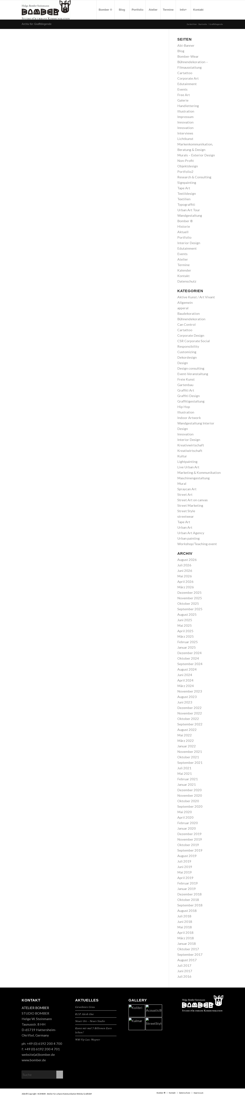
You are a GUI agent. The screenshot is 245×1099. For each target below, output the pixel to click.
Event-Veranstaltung (192, 374)
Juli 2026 (184, 565)
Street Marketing (190, 505)
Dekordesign (187, 357)
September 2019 (189, 850)
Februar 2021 (187, 779)
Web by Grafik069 (84, 1094)
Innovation (185, 122)
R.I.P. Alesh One (84, 1014)
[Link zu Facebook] (210, 9)
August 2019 (187, 856)
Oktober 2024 (188, 658)
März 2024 (185, 686)
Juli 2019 (184, 861)
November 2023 (189, 691)
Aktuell (182, 232)
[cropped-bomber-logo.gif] (46, 9)
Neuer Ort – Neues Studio (90, 1021)
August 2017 (187, 960)
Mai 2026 (184, 576)
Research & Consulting (194, 177)
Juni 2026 (184, 571)
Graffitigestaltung (190, 401)
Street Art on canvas (192, 500)
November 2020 (189, 795)
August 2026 (187, 560)
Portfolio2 (185, 172)
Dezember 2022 (189, 708)
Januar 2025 (186, 647)
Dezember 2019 (189, 834)
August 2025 (187, 614)
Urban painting (188, 538)
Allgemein (185, 302)
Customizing (186, 352)
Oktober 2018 (188, 900)
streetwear (185, 516)
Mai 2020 (184, 812)
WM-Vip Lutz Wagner (87, 1039)
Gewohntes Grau (85, 1007)
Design (182, 363)
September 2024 (189, 664)
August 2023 (187, 697)
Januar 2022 (186, 746)
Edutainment (187, 84)
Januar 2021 (186, 784)
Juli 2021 (184, 768)
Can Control (186, 324)
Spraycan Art (186, 489)
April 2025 (185, 631)
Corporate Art (188, 78)
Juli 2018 (184, 916)
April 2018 (185, 932)
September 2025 (189, 609)
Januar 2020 (186, 828)
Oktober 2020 (188, 801)
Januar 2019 (186, 889)
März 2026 (185, 587)
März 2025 (185, 636)
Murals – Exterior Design (196, 155)
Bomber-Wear (188, 56)
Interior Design (188, 243)
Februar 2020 (187, 823)
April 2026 (185, 581)
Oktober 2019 (188, 845)
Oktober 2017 (188, 949)
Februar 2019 (187, 883)
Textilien (183, 199)
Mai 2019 (184, 872)
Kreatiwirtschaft (189, 451)
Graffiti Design (188, 396)
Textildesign (186, 193)
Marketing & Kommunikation (199, 472)
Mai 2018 (184, 927)
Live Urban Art (188, 467)
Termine (183, 265)
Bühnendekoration (191, 319)
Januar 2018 (186, 943)
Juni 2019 (184, 867)
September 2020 (189, 806)
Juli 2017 (184, 965)
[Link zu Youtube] (215, 9)
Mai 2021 (184, 773)
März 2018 (185, 938)
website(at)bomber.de (38, 1054)
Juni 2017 (184, 971)
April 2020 (185, 817)
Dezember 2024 (189, 653)
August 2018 (187, 911)
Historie (183, 226)
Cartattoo (184, 73)
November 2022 (189, 713)
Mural (181, 483)
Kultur (182, 456)
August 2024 (187, 669)
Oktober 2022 (188, 719)
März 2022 (185, 741)
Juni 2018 (184, 922)
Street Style (186, 511)
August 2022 (187, 730)
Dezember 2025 (189, 592)
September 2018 (189, 905)
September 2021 (189, 762)
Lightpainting (187, 461)
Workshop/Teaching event (197, 544)
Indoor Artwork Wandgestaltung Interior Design (195, 423)
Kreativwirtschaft (190, 445)
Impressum (185, 117)
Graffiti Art (185, 390)
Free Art (183, 95)
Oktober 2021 (188, 757)
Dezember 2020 (189, 790)
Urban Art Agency (190, 533)
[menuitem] (105, 9)
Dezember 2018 (189, 894)
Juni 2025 (184, 620)
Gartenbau (185, 385)
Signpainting (186, 182)
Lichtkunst (185, 139)
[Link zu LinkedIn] (220, 9)
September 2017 (189, 954)
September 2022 (189, 724)
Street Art (184, 494)
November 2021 (189, 751)
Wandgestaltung (189, 215)
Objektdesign (187, 166)
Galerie (182, 100)
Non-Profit (185, 161)
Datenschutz (186, 281)
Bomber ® (185, 221)
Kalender (184, 270)
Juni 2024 (184, 675)
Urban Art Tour (188, 210)
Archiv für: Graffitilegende (37, 24)
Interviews (185, 133)
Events (182, 89)
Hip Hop (183, 407)
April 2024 (185, 680)
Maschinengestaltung (193, 478)
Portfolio (184, 237)
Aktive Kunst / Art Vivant (196, 297)
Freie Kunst (186, 379)
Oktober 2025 (188, 603)
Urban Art (184, 527)
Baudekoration (188, 313)
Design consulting (190, 368)
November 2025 (189, 598)
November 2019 (189, 839)
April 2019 (185, 878)
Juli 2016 (184, 976)
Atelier (182, 259)
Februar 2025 (187, 642)
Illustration (185, 111)
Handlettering (188, 106)
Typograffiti (186, 204)
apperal (182, 308)
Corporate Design (190, 335)
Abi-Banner (185, 45)
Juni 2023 (184, 702)
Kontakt (183, 276)
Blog (180, 51)
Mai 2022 (184, 735)
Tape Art (183, 188)
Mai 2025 (184, 625)
